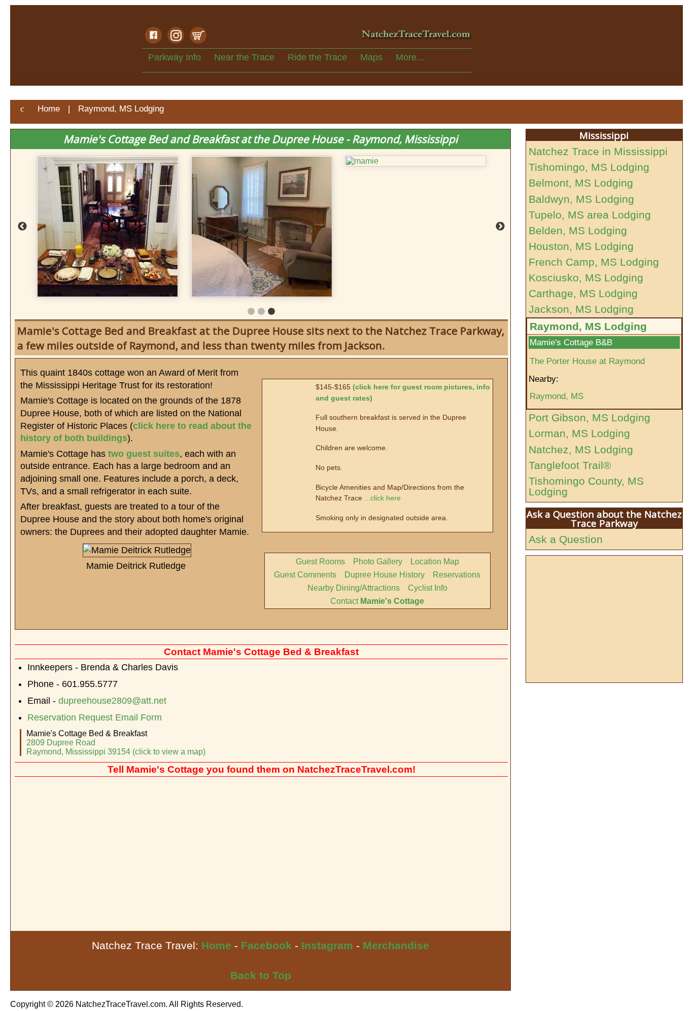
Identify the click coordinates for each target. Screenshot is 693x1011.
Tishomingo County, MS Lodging (586, 486)
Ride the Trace (317, 57)
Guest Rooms (320, 561)
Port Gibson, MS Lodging (589, 417)
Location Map (434, 561)
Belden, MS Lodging (578, 230)
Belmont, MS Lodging (581, 183)
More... (410, 57)
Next (500, 227)
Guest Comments (305, 574)
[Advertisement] (260, 855)
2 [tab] (261, 312)
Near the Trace (244, 57)
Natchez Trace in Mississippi (598, 151)
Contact (377, 601)
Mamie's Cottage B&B (571, 342)
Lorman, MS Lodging (579, 433)
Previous (22, 227)
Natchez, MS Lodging (581, 449)
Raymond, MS (556, 396)
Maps (371, 57)
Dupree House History (384, 574)
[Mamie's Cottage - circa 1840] (277, 226)
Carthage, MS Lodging (583, 293)
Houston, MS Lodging (581, 246)
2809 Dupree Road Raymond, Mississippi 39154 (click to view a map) (115, 747)
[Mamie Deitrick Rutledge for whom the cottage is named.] (123, 161)
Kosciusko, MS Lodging (586, 277)
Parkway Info (174, 57)
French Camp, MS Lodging (594, 262)
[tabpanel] (123, 161)
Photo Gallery (377, 561)
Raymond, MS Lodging (588, 326)
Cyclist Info (427, 588)
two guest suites (144, 454)
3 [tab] (271, 312)
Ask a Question (566, 539)
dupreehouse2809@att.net (112, 701)
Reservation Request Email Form (94, 717)
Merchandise (396, 945)
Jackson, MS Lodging (581, 309)
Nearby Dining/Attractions (353, 588)
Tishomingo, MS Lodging (589, 167)
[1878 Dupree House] (432, 226)
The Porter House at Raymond (587, 361)
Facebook (266, 945)
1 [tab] (251, 312)
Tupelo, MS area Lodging (590, 215)
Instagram (327, 945)
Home (216, 945)
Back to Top (260, 975)
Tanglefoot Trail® (570, 465)
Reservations (456, 574)
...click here (382, 498)
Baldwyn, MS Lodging (581, 199)
